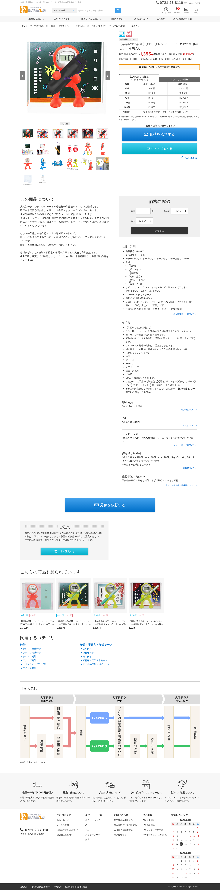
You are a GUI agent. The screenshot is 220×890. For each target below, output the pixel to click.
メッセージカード (93, 834)
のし (87, 825)
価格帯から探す (35, 19)
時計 (23, 644)
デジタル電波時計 (32, 648)
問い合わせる (120, 834)
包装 (87, 830)
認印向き (87, 648)
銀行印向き (88, 652)
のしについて (189, 425)
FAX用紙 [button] (147, 814)
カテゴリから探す (61, 19)
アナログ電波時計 (32, 652)
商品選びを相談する (123, 820)
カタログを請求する (123, 830)
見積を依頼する (162, 134)
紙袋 (87, 839)
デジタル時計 (29, 656)
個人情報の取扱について (41, 887)
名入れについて (141, 19)
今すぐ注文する (161, 148)
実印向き (87, 656)
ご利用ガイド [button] (64, 814)
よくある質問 (166, 12)
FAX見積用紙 (149, 825)
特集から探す (117, 19)
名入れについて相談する (125, 825)
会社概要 (23, 887)
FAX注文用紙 (190, 157)
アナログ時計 (29, 660)
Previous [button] (22, 75)
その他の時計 (29, 668)
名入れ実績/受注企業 (182, 19)
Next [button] (108, 75)
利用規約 (58, 887)
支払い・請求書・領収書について (180, 485)
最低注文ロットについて (184, 314)
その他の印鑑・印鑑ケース (96, 664)
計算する (159, 230)
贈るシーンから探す (90, 19)
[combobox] (96, 10)
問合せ (186, 12)
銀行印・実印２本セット (95, 660)
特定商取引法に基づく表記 (76, 887)
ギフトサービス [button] (93, 814)
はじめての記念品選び (67, 830)
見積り (196, 12)
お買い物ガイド (64, 820)
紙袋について (189, 468)
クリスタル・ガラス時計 (35, 664)
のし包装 (161, 19)
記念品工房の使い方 (66, 834)
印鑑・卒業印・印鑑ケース (96, 644)
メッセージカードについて (183, 445)
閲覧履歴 (177, 10)
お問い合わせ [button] (121, 814)
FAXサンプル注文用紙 (153, 830)
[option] (65, 75)
